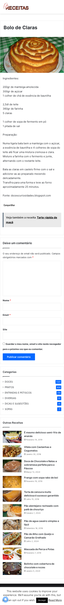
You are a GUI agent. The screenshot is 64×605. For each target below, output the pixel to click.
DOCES (9, 381)
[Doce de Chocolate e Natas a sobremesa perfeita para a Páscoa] (12, 466)
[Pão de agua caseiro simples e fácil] (12, 524)
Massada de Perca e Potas (39, 549)
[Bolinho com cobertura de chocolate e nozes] (12, 568)
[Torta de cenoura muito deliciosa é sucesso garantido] (12, 496)
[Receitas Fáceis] (16, 6)
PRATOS (9, 387)
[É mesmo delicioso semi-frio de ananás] (12, 437)
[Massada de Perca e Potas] (12, 554)
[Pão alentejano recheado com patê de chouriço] (12, 510)
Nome (7, 300)
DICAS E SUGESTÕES (17, 403)
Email (7, 315)
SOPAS (8, 409)
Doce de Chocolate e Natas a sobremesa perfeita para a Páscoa (40, 465)
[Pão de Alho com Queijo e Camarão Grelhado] (12, 538)
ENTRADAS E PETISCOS (18, 392)
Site (5, 329)
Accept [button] (42, 600)
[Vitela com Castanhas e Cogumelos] (12, 451)
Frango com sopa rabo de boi (41, 477)
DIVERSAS (10, 398)
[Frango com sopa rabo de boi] (12, 482)
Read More (55, 600)
